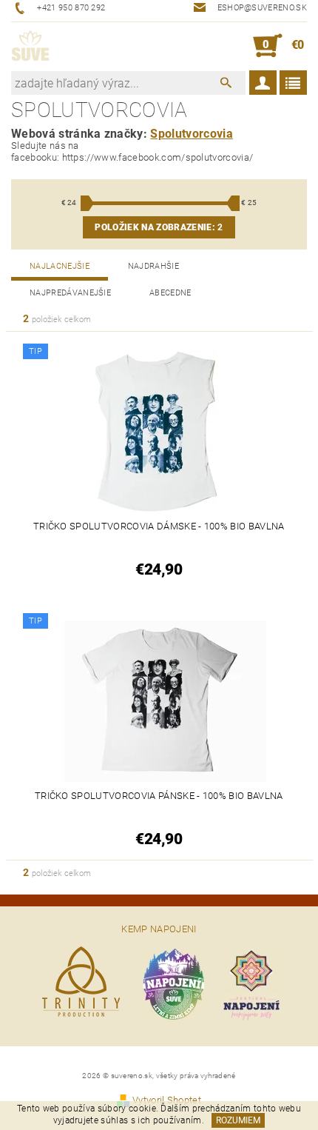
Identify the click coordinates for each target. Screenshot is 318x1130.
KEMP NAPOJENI (158, 929)
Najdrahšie (153, 266)
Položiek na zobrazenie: (159, 227)
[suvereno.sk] (30, 46)
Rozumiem (238, 1120)
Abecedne (170, 293)
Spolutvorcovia (191, 134)
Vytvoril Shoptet (166, 1100)
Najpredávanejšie (70, 293)
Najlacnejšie (59, 266)
